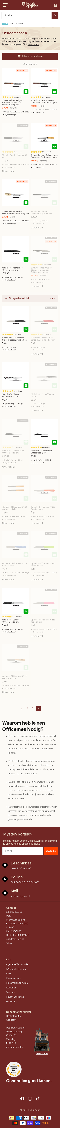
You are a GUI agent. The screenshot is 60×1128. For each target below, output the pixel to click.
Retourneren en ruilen (17, 983)
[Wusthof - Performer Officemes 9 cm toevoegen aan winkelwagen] (26, 259)
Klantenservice (13, 978)
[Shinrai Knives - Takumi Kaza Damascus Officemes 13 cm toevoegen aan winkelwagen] (54, 146)
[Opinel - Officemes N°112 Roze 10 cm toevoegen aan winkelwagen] (54, 611)
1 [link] (21, 708)
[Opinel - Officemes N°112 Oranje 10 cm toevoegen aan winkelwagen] (54, 498)
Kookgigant (34, 1110)
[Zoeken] (55, 15)
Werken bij (11, 988)
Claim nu (51, 851)
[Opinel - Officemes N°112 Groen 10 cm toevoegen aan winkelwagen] (54, 554)
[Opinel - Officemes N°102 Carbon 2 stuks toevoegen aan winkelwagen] (26, 498)
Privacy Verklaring (15, 997)
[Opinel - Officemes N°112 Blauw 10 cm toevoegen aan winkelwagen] (26, 554)
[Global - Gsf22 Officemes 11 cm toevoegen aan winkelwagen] (54, 385)
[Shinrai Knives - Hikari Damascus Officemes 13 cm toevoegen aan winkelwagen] (26, 202)
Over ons (10, 992)
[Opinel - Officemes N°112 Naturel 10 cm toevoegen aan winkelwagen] (26, 667)
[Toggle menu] (6, 5)
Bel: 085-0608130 (14, 912)
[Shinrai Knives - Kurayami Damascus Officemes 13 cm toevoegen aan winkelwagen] (54, 91)
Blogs (9, 974)
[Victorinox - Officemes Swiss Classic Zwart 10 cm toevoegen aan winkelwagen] (26, 329)
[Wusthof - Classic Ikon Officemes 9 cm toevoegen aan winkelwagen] (54, 442)
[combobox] (30, 15)
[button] (55, 5)
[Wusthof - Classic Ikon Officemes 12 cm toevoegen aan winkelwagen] (26, 442)
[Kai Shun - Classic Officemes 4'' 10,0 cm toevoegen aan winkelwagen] (54, 202)
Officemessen (16, 24)
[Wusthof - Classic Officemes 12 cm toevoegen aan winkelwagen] (26, 611)
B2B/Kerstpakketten (16, 969)
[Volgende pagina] (38, 708)
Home (5, 24)
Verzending (11, 1002)
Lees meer (42, 1053)
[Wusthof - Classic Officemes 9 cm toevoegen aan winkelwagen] (26, 385)
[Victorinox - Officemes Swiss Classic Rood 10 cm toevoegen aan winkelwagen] (54, 329)
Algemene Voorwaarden (17, 964)
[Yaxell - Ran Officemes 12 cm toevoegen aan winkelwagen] (26, 146)
